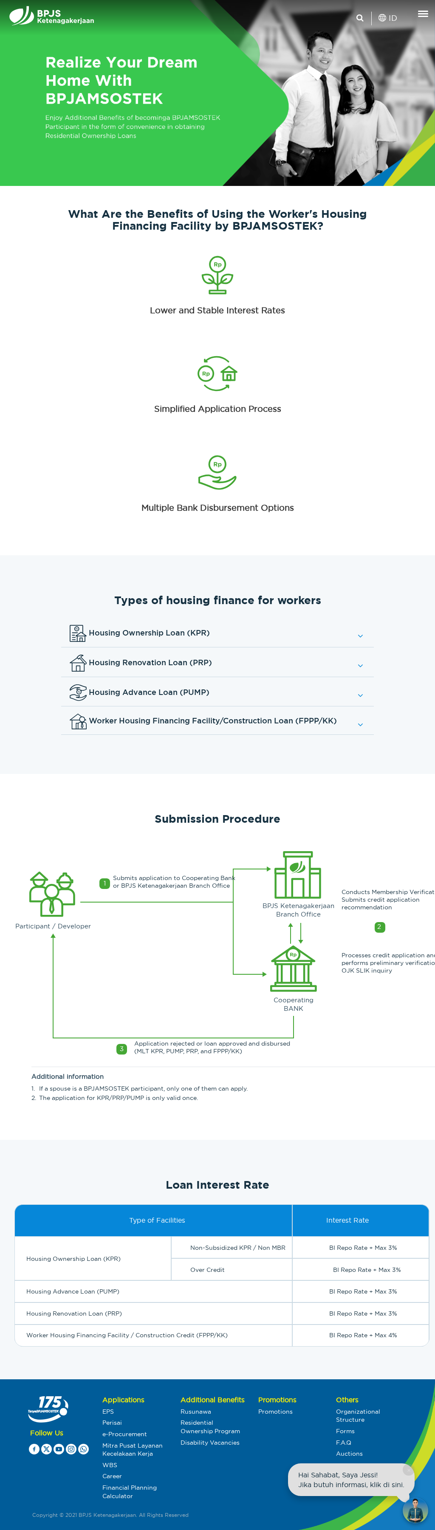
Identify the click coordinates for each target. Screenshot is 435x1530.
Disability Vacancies (210, 1442)
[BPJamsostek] (7, 18)
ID (392, 18)
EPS (108, 1411)
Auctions (349, 1453)
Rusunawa (196, 1411)
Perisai (112, 1422)
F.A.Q (343, 1442)
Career (112, 1476)
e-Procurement (124, 1434)
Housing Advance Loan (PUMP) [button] (148, 691)
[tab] (217, 633)
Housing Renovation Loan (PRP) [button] (149, 662)
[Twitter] (46, 1451)
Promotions (275, 1411)
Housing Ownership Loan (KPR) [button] (148, 632)
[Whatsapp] (83, 1451)
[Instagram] (71, 1451)
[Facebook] (34, 1451)
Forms (345, 1431)
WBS (109, 1465)
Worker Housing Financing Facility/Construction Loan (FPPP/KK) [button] (212, 721)
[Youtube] (59, 1451)
